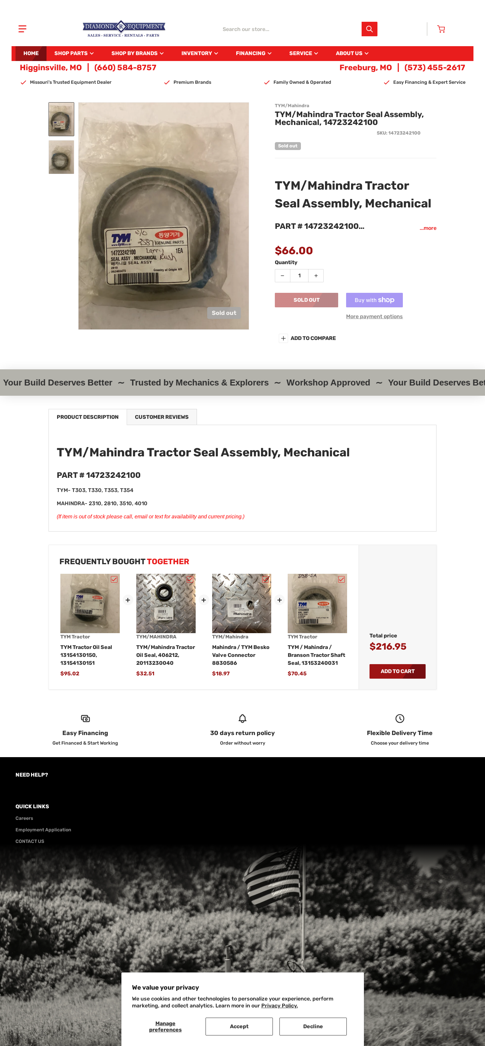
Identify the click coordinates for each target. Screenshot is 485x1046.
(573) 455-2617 (434, 67)
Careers (24, 818)
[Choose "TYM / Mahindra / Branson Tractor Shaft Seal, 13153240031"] (341, 579)
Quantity (286, 262)
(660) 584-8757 (125, 67)
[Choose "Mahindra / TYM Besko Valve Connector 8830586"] (265, 579)
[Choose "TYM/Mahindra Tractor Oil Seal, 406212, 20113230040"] (190, 579)
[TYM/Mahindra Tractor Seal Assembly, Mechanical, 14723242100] (61, 119)
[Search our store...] (369, 29)
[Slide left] (82, 216)
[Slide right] (245, 216)
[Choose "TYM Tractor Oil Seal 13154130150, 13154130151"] (114, 579)
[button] (22, 29)
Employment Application (43, 830)
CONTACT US (30, 841)
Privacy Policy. (279, 1005)
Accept (239, 1026)
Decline (313, 1026)
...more (428, 228)
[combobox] (298, 29)
